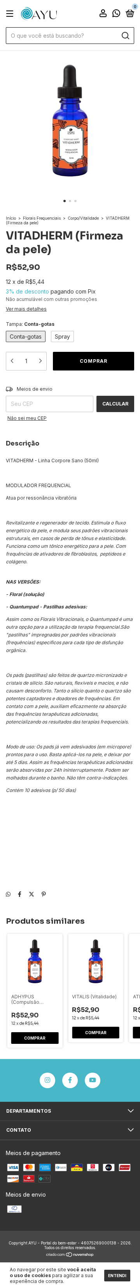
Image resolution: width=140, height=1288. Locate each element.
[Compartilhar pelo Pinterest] (44, 894)
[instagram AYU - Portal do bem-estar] (47, 1080)
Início (11, 218)
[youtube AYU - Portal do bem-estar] (92, 1080)
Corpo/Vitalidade (83, 218)
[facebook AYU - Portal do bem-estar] (70, 1080)
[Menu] (11, 14)
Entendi (117, 1275)
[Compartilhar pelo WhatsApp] (8, 894)
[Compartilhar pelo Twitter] (31, 894)
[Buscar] (125, 36)
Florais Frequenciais (42, 218)
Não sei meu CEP (27, 418)
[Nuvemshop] (70, 1255)
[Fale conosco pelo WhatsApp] (116, 14)
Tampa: (30, 324)
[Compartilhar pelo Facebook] (19, 894)
